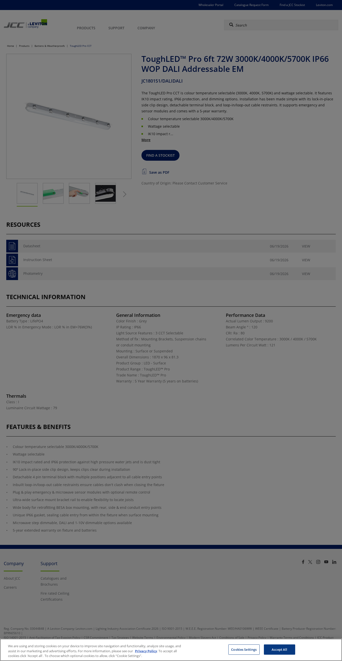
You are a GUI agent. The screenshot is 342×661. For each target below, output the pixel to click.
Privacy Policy (146, 651)
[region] (171, 650)
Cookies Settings (244, 649)
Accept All (279, 649)
